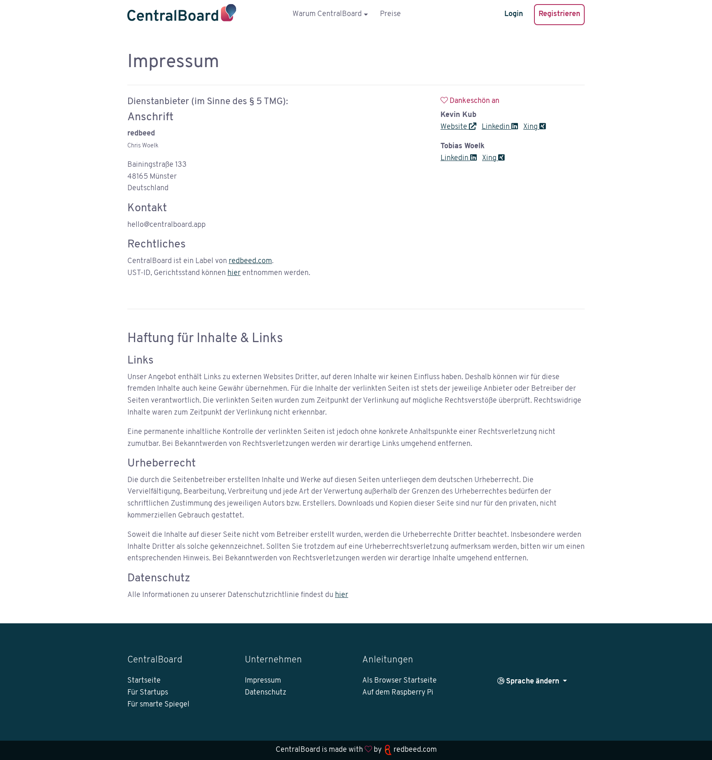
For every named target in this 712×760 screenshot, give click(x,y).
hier (234, 273)
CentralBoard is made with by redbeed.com (356, 750)
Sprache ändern (532, 681)
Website (454, 127)
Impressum (263, 681)
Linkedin (496, 127)
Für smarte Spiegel (158, 705)
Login (513, 14)
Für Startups (147, 693)
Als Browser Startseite (399, 681)
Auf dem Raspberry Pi (397, 693)
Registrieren (559, 14)
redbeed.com (250, 261)
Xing (531, 127)
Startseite (144, 681)
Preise (390, 14)
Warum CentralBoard (327, 14)
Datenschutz (265, 693)
